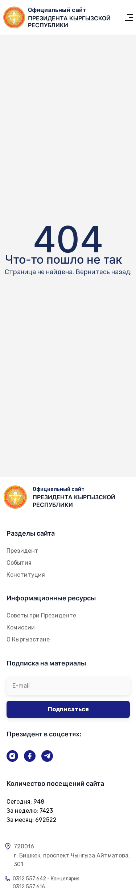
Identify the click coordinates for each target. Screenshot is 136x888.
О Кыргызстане (28, 639)
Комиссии (21, 627)
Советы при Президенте (41, 615)
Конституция (26, 574)
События (19, 562)
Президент (22, 550)
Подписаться (68, 709)
